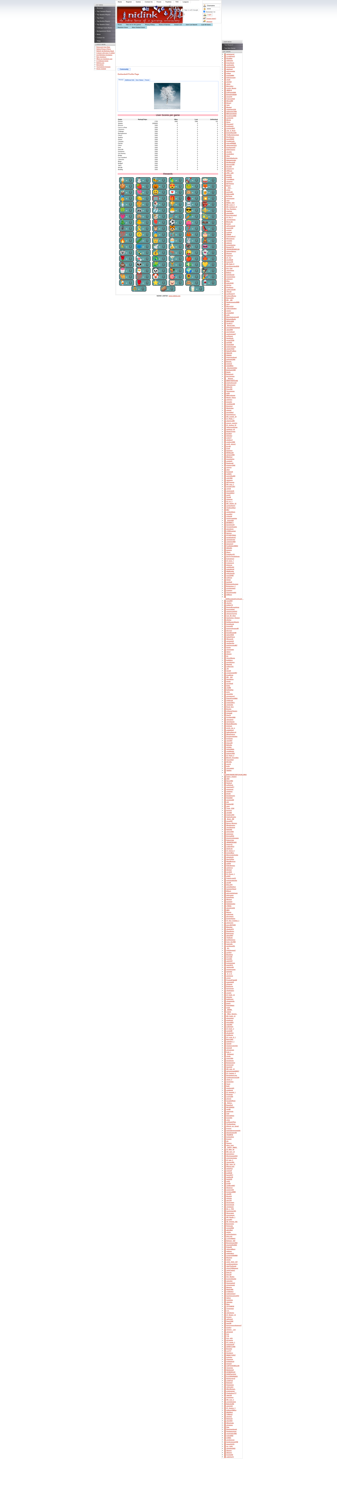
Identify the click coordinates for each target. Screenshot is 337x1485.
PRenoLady (230, 1166)
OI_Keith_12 (230, 995)
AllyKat (228, 620)
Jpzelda (229, 152)
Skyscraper (230, 1213)
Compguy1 (230, 563)
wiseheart (229, 1020)
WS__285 (229, 300)
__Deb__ (229, 188)
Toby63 (228, 1043)
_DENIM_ (229, 1009)
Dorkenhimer (230, 918)
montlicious (230, 662)
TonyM (228, 497)
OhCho (228, 285)
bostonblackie (231, 1279)
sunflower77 (230, 294)
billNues (229, 594)
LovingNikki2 (230, 1238)
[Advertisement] (168, 47)
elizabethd (230, 1033)
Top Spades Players (103, 14)
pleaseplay (230, 1018)
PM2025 (229, 355)
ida (227, 1141)
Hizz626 (229, 166)
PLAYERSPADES (232, 1376)
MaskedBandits (231, 724)
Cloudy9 (229, 96)
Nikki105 (229, 353)
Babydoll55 (230, 1404)
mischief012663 (231, 1245)
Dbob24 (229, 1196)
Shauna (229, 1450)
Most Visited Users (138, 27)
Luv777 (228, 1351)
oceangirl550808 (231, 1255)
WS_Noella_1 (230, 1217)
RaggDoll (229, 1105)
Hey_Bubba (230, 1276)
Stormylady (230, 1202)
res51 (228, 1181)
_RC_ (228, 948)
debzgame (230, 895)
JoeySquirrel (230, 827)
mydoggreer (230, 1391)
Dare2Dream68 (231, 632)
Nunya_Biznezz (231, 823)
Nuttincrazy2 (230, 1378)
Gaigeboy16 (230, 554)
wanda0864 (230, 75)
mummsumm (231, 969)
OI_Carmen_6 (231, 1073)
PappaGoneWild (231, 698)
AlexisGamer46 (231, 1132)
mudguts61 (230, 1088)
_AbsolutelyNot (231, 368)
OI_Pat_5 (229, 217)
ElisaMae (229, 58)
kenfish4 (229, 901)
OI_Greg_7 (230, 561)
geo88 (228, 1109)
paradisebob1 (231, 537)
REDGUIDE (230, 321)
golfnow (229, 577)
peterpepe (229, 834)
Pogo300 (229, 389)
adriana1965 (230, 455)
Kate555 (229, 177)
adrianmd (229, 1332)
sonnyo (229, 467)
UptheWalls (230, 749)
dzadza (228, 1327)
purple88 (229, 1031)
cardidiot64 (230, 567)
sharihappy (230, 990)
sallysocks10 (230, 226)
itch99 (228, 1183)
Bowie (228, 185)
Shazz (228, 552)
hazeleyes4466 (231, 116)
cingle (228, 1056)
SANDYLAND (230, 1346)
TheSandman (231, 1124)
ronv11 (228, 764)
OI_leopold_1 (231, 1092)
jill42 (227, 778)
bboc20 (228, 1274)
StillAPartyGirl (231, 1374)
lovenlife (229, 1118)
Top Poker (100, 18)
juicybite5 (229, 683)
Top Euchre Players (103, 21)
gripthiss (229, 791)
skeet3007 (229, 935)
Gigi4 (228, 448)
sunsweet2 (230, 641)
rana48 (228, 882)
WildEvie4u (230, 571)
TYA (227, 1336)
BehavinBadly (231, 319)
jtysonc (228, 1128)
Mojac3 (228, 103)
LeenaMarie (230, 179)
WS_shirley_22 (231, 503)
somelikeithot (231, 887)
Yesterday (229, 1368)
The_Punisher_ (231, 209)
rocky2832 (229, 1435)
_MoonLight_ (231, 325)
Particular (229, 1226)
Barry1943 (229, 1039)
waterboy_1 (230, 1041)
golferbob (229, 785)
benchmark (230, 1204)
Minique (229, 899)
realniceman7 (231, 1293)
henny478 (229, 262)
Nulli (227, 1086)
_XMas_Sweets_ (231, 1014)
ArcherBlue (230, 853)
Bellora (228, 272)
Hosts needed (101, 69)
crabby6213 (230, 846)
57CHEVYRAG (231, 535)
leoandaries (230, 459)
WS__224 (229, 677)
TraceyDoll (230, 760)
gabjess (229, 1251)
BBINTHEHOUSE (232, 380)
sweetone (229, 976)
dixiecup (229, 565)
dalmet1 (229, 243)
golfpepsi (229, 336)
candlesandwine (232, 1264)
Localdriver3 (230, 56)
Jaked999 (229, 329)
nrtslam (229, 747)
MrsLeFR (229, 884)
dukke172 (229, 605)
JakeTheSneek (231, 1266)
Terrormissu (230, 391)
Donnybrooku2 (231, 215)
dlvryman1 (230, 916)
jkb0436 (229, 175)
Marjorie (229, 1287)
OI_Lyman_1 (230, 1342)
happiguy (229, 255)
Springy (229, 533)
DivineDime (230, 1115)
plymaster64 (230, 67)
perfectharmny (231, 1234)
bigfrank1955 (230, 359)
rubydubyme (230, 539)
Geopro (229, 1317)
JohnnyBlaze (230, 1249)
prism (228, 190)
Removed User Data (103, 47)
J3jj (227, 668)
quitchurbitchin (231, 880)
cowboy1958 (230, 442)
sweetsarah (230, 491)
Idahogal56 (230, 194)
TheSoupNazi (231, 508)
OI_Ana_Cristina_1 (232, 920)
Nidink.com (100, 63)
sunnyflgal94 (230, 476)
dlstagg (229, 654)
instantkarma (230, 245)
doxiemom (230, 1060)
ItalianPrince (230, 637)
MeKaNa (229, 745)
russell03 (229, 601)
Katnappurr (230, 558)
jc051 (228, 393)
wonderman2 (230, 588)
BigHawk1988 (231, 370)
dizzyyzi (229, 630)
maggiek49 (230, 982)
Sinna (228, 122)
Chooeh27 (229, 124)
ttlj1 (227, 802)
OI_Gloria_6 (230, 851)
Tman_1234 (230, 808)
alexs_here (230, 1145)
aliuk (228, 469)
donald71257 (230, 486)
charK (228, 79)
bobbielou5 (230, 1361)
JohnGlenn (230, 270)
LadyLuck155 (231, 289)
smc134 (229, 1200)
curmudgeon (230, 505)
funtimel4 (229, 472)
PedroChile (230, 840)
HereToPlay (230, 859)
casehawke (230, 65)
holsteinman (230, 963)
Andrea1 (229, 726)
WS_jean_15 (230, 1069)
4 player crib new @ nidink (105, 53)
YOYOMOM (230, 1306)
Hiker (228, 156)
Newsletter (100, 65)
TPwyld (228, 291)
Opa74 (228, 715)
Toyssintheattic (231, 527)
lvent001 (229, 959)
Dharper (229, 253)
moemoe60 (230, 800)
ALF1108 (229, 957)
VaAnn (228, 1298)
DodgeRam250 (231, 133)
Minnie (228, 120)
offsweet (229, 984)
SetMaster (229, 1035)
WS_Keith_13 (230, 1016)
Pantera (229, 1143)
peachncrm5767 (231, 611)
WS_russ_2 (230, 1399)
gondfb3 (229, 514)
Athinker (229, 435)
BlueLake (229, 222)
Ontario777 (230, 168)
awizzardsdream (232, 893)
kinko (228, 685)
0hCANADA (230, 1107)
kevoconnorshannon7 (234, 1325)
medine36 (229, 1177)
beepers (229, 550)
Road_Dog (230, 707)
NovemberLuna (231, 1075)
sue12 (228, 495)
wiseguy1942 (230, 465)
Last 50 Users (206, 24)
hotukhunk (230, 624)
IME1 (228, 910)
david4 (228, 671)
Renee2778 (230, 247)
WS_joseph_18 (231, 416)
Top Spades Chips (103, 24)
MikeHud (229, 457)
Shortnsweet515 (231, 1156)
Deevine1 (229, 406)
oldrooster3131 (231, 145)
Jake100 (229, 1395)
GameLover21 (231, 878)
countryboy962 (231, 1433)
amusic (228, 1098)
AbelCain (229, 848)
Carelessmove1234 (232, 1077)
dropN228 (229, 260)
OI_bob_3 (229, 1160)
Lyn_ (228, 1310)
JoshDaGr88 (230, 404)
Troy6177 (229, 323)
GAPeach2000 (231, 92)
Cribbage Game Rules (104, 28)
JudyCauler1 (230, 1270)
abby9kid (229, 1230)
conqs (228, 978)
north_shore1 (231, 444)
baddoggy (229, 999)
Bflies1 (228, 891)
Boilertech (229, 374)
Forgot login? (211, 18)
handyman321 (231, 1211)
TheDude (229, 937)
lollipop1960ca (231, 1410)
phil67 (228, 876)
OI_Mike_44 (230, 1149)
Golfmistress (230, 940)
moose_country (231, 423)
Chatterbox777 (231, 1393)
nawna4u (229, 944)
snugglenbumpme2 (233, 327)
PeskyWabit (230, 1005)
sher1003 (229, 1421)
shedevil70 (230, 929)
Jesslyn (229, 603)
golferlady (229, 1026)
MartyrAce (229, 86)
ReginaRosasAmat (232, 607)
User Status (139, 80)
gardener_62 (230, 429)
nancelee (229, 1281)
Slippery (229, 1452)
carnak (228, 488)
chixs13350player (232, 1268)
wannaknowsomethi (233, 1130)
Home (120, 24)
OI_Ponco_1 (230, 874)
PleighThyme (230, 431)
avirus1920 (230, 831)
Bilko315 (229, 387)
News (99, 34)
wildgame (229, 60)
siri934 (228, 863)
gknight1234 (230, 908)
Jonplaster (230, 1207)
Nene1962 (229, 781)
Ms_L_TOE (230, 1209)
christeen (229, 1425)
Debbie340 (230, 804)
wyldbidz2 (229, 1291)
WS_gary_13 (230, 1152)
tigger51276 (230, 1444)
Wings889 (229, 101)
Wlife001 (229, 548)
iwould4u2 (230, 412)
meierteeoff (230, 1344)
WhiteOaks (230, 1423)
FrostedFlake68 (231, 980)
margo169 (229, 228)
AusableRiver (231, 1101)
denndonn (230, 529)
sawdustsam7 (231, 334)
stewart (228, 410)
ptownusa (229, 789)
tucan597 (229, 821)
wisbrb (228, 1012)
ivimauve (229, 499)
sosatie (228, 993)
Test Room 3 (228, 45)
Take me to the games (133, 24)
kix (227, 656)
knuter (228, 224)
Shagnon (229, 1187)
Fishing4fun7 (231, 236)
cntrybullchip (231, 219)
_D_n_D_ (229, 974)
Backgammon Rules (104, 31)
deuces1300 (230, 164)
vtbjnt (228, 84)
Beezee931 (230, 298)
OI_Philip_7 (230, 419)
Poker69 (229, 1247)
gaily (228, 315)
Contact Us (101, 37)
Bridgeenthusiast (232, 584)
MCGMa (229, 762)
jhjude (228, 793)
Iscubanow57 (231, 147)
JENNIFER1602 (231, 842)
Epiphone (229, 986)
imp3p (228, 1259)
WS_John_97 (230, 1164)
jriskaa (228, 73)
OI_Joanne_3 (230, 1408)
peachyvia (229, 1111)
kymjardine (230, 1137)
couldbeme (230, 751)
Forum (147, 80)
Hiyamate (229, 1094)
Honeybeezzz (231, 414)
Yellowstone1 (231, 385)
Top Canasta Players (104, 11)
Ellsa (228, 281)
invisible (229, 240)
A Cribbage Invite (102, 61)
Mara (228, 1304)
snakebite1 (230, 730)
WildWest (229, 1412)
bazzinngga (230, 376)
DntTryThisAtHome (233, 556)
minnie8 (229, 1048)
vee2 (227, 200)
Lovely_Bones (231, 88)
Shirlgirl (229, 870)
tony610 (229, 872)
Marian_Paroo (231, 397)
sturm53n (229, 694)
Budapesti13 (230, 1063)
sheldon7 (229, 440)
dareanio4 (229, 544)
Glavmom (229, 1359)
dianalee (229, 997)
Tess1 (228, 1084)
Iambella (229, 971)
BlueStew (229, 954)
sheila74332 (230, 349)
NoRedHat (229, 690)
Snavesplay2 (230, 1283)
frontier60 (229, 1455)
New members (101, 57)
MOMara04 (230, 452)
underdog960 (231, 541)
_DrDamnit (230, 1054)
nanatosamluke (231, 518)
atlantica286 (230, 421)
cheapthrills (230, 1001)
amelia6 (229, 82)
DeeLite (229, 1272)
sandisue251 (230, 946)
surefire (229, 952)
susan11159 (230, 340)
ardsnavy (229, 279)
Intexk (228, 681)
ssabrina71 (230, 1457)
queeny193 (230, 1190)
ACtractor (229, 1340)
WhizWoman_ (231, 1389)
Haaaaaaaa (230, 1385)
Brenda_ (229, 361)
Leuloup (229, 232)
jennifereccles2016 (232, 266)
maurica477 (230, 787)
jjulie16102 (230, 283)
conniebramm (231, 1402)
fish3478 (229, 1179)
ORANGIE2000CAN (232, 249)
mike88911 (229, 366)
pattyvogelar (230, 71)
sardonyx (229, 868)
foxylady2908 (230, 717)
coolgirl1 (229, 461)
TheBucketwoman (232, 135)
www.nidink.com (174, 296)
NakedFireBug (231, 351)
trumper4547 (230, 128)
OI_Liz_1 (229, 501)
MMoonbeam (230, 395)
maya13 (229, 1363)
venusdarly (230, 768)
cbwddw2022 (230, 1448)
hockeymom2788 (232, 1442)
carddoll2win (230, 512)
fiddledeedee (230, 904)
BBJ (227, 510)
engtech (229, 363)
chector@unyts (231, 613)
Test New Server (229, 48)
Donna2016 (230, 836)
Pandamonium (231, 1431)
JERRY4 (229, 90)
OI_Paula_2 (230, 755)
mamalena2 (230, 569)
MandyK (229, 664)
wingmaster (230, 198)
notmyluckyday (231, 1158)
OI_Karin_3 (230, 1029)
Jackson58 (230, 967)
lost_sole (229, 1338)
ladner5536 (230, 635)
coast (228, 1007)
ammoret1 (229, 923)
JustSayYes (230, 643)
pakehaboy (230, 1253)
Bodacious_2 (230, 586)
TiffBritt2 (229, 1414)
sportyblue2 (230, 332)
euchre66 (229, 192)
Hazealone (230, 679)
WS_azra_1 (230, 484)
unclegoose (230, 1440)
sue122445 (230, 575)
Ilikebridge (230, 408)
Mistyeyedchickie (232, 855)
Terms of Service (164, 24)
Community (124, 69)
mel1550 (229, 342)
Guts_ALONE (231, 942)
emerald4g (230, 213)
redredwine (230, 1313)
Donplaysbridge (231, 736)
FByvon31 (229, 639)
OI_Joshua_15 (231, 425)
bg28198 (229, 1173)
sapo (228, 806)
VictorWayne (230, 658)
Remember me (210, 12)
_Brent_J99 (230, 819)
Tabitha (228, 770)
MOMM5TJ (230, 522)
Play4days (229, 287)
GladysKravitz (231, 817)
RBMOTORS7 (231, 1355)
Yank (228, 105)
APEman (229, 171)
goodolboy (230, 154)
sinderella (229, 705)
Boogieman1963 (231, 1243)
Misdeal (229, 107)
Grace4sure (230, 63)
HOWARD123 (230, 1372)
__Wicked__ (230, 378)
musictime (230, 1081)
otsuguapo (230, 649)
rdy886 (228, 688)
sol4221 (229, 474)
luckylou (229, 1357)
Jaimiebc (229, 1302)
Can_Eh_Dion (231, 615)
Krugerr (229, 1139)
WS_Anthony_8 (231, 207)
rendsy (228, 311)
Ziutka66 (229, 713)
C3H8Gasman (231, 531)
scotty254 (229, 1096)
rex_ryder (229, 1446)
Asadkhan (229, 675)
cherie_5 (229, 1079)
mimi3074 (229, 965)
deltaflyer (229, 1168)
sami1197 (229, 961)
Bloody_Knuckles (232, 757)
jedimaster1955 (231, 111)
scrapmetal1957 (231, 673)
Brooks (228, 709)
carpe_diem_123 (231, 1262)
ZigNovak (229, 700)
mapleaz (229, 211)
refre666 (229, 812)
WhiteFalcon (230, 734)
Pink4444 (229, 798)
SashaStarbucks (231, 158)
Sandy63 (229, 1067)
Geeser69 (229, 626)
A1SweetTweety (231, 711)
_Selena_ (229, 1103)
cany (228, 304)
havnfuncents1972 (232, 1296)
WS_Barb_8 (230, 264)
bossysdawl (230, 609)
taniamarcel (230, 54)
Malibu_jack (230, 202)
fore (227, 1334)
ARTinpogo (230, 482)
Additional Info (129, 80)
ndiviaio (229, 1198)
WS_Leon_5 (230, 205)
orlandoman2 (231, 950)
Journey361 (230, 1162)
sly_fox (228, 257)
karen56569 (230, 139)
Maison (228, 912)
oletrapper (229, 719)
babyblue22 (230, 274)
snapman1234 (231, 109)
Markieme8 (230, 1370)
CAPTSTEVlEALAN (232, 1365)
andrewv (229, 399)
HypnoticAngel (231, 357)
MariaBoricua (230, 861)
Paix (227, 1427)
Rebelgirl (229, 1382)
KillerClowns (230, 149)
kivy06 (228, 446)
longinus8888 (231, 1192)
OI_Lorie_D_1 (231, 1037)
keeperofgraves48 (232, 628)
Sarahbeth (229, 338)
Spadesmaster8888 (232, 302)
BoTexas (229, 196)
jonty (228, 692)
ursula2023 (230, 313)
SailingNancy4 (231, 732)
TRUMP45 (229, 1135)
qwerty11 (229, 844)
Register (209, 21)
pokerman (229, 914)
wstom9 (229, 1170)
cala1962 (229, 1024)
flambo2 (229, 783)
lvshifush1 (230, 126)
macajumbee (230, 277)
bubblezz (229, 660)
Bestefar (229, 1349)
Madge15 (229, 1418)
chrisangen (230, 1050)
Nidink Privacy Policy (103, 49)
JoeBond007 (230, 1185)
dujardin (229, 402)
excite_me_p (230, 728)
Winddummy (230, 825)
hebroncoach (231, 77)
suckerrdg (229, 118)
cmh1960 (229, 478)
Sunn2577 (229, 1175)
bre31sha (229, 738)
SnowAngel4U (231, 592)
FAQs (99, 41)
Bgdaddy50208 (231, 94)
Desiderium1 (230, 795)
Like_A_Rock (230, 130)
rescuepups (230, 1215)
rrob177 (229, 438)
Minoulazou (230, 238)
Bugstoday (230, 1224)
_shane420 (230, 520)
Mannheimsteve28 (232, 317)
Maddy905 (229, 1289)
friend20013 (230, 493)
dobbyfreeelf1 (231, 346)
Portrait (121, 79)
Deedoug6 (229, 463)
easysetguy (230, 1154)
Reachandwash (231, 1429)
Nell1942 (229, 829)
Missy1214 (229, 306)
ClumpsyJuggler (232, 1046)
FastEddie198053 (232, 546)
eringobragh (230, 1285)
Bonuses (100, 8)
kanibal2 (229, 582)
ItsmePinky (230, 897)
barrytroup (230, 988)
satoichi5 (229, 1406)
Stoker (228, 580)
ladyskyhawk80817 (232, 1071)
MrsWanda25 (230, 162)
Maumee (229, 1257)
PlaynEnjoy (230, 931)
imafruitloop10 (231, 383)
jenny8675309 (231, 925)
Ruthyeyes (230, 933)
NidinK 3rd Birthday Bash (105, 51)
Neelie (228, 372)
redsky (228, 1232)
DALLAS (229, 1236)
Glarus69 (229, 743)
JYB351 (228, 906)
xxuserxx (229, 181)
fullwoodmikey (231, 308)
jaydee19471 (230, 702)
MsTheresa (230, 183)
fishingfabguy (231, 251)
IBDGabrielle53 (231, 113)
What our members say (104, 59)
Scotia (228, 647)
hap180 (228, 1323)
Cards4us (229, 1300)
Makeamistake (231, 160)
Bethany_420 (230, 1241)
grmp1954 (229, 1058)
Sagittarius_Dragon (233, 618)
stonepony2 (230, 696)
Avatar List (178, 24)
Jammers (229, 480)
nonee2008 (230, 1228)
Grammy (229, 590)
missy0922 (230, 1022)
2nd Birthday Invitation (104, 55)
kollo (228, 766)
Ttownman (230, 1308)
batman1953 (230, 753)
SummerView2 (231, 889)
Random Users (123, 27)
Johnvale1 (229, 1387)
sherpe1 (229, 1416)
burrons (229, 810)
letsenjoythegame (232, 838)
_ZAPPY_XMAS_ (231, 1147)
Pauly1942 (229, 1321)
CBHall (228, 234)
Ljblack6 (229, 516)
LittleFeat (229, 1380)
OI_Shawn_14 (231, 1315)
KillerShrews (230, 865)
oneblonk (229, 1090)
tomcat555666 (231, 143)
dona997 (229, 1219)
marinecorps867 (231, 645)
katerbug (229, 450)
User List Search (191, 24)
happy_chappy (231, 776)
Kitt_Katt (229, 268)
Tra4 (227, 1113)
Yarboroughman (231, 427)
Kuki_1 (228, 1052)
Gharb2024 (230, 344)
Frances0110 (230, 99)
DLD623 (229, 433)
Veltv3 (228, 652)
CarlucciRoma (231, 296)
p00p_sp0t (230, 173)
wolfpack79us (231, 1122)
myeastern (230, 1397)
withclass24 (230, 573)
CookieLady (230, 141)
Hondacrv (229, 1353)
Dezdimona (230, 137)
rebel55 (228, 1194)
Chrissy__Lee (231, 1329)
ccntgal (228, 230)
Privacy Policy (150, 24)
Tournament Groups (103, 67)
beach (228, 1003)
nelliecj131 (230, 666)
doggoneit (230, 1065)
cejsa (228, 1120)
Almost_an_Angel (232, 1126)
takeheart (229, 69)
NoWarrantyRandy (232, 622)
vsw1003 (229, 740)
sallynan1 (229, 1319)
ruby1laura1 (230, 721)
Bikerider (229, 927)
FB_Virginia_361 (231, 1221)
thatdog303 (230, 815)
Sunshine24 (230, 525)
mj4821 (228, 1438)
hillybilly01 (230, 857)
